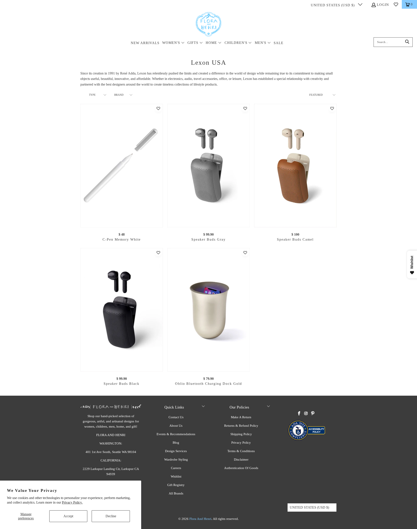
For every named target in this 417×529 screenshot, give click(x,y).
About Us (175, 425)
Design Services (176, 451)
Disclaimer (241, 459)
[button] (173, 43)
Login (383, 5)
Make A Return (241, 417)
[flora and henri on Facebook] (299, 413)
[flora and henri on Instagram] (306, 413)
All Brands (176, 493)
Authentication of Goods (241, 468)
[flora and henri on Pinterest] (312, 413)
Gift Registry (176, 485)
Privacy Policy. (72, 502)
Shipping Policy (241, 434)
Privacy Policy (241, 442)
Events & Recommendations (176, 434)
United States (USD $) (333, 5)
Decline (111, 516)
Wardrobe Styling (176, 459)
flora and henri (200, 519)
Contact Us (176, 417)
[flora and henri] (208, 24)
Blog (176, 442)
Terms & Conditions (241, 451)
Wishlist (176, 476)
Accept (68, 516)
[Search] (407, 42)
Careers (176, 468)
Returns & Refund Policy (241, 425)
